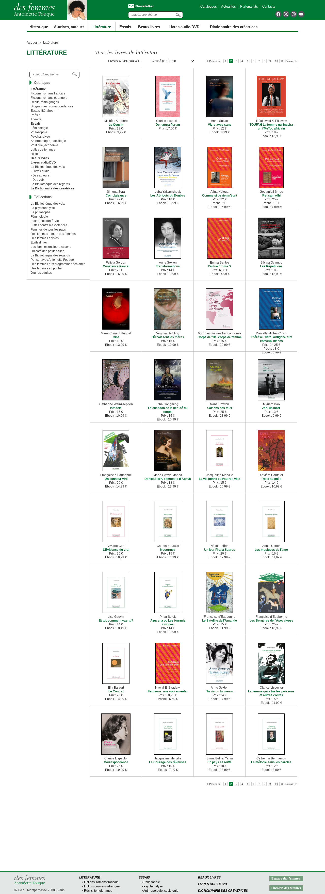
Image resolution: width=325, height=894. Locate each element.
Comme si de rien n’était (219, 195)
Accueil (32, 42)
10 (276, 61)
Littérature (101, 27)
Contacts (268, 6)
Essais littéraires (42, 110)
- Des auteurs (40, 175)
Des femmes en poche (46, 268)
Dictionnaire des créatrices (233, 27)
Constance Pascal (116, 266)
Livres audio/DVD (212, 884)
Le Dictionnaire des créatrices (52, 188)
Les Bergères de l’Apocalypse (271, 620)
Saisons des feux (219, 408)
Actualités (228, 6)
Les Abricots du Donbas (167, 195)
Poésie (35, 115)
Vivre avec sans (219, 124)
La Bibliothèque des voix (48, 167)
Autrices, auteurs (69, 27)
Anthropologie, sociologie (48, 141)
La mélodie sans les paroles (271, 762)
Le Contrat (116, 691)
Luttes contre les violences (49, 225)
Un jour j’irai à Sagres (219, 549)
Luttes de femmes (43, 149)
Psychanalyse (40, 136)
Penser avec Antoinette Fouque (52, 260)
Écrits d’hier (39, 242)
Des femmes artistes (45, 238)
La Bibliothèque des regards (50, 184)
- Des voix (37, 180)
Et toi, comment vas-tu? (116, 620)
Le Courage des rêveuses (167, 762)
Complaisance (116, 195)
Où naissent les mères (168, 337)
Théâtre (36, 119)
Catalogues (208, 6)
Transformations (168, 266)
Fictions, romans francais (48, 93)
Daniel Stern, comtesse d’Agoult (167, 479)
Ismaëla (116, 408)
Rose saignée (271, 479)
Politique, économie (44, 145)
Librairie (286, 888)
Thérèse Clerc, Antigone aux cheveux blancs (271, 339)
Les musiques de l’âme (271, 549)
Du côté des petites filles (47, 251)
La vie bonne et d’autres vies (219, 479)
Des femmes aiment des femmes (53, 234)
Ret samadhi (271, 195)
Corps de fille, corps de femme (220, 337)
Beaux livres (149, 27)
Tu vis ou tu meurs (219, 691)
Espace (285, 878)
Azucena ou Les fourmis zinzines (167, 622)
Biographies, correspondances (52, 106)
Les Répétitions (271, 266)
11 (282, 61)
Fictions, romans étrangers (49, 98)
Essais (125, 27)
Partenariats (249, 6)
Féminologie (39, 128)
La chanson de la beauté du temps (167, 410)
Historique (38, 27)
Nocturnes (167, 549)
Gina (116, 337)
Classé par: (159, 61)
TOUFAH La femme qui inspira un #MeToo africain (271, 126)
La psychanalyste (43, 208)
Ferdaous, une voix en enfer (168, 691)
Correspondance (116, 762)
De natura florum (168, 124)
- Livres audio (40, 171)
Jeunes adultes (41, 272)
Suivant (289, 61)
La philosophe (41, 212)
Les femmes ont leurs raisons (51, 247)
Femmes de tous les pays (48, 229)
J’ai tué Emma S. (219, 266)
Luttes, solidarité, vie (45, 221)
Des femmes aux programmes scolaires (58, 264)
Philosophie (39, 132)
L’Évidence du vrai (116, 549)
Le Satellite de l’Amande (219, 620)
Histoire (36, 154)
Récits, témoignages (45, 102)
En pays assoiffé (219, 762)
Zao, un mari (271, 408)
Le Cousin (116, 124)
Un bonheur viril (116, 479)
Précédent (215, 61)
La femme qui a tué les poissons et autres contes (271, 693)
